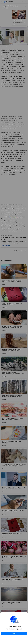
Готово (14, 633)
